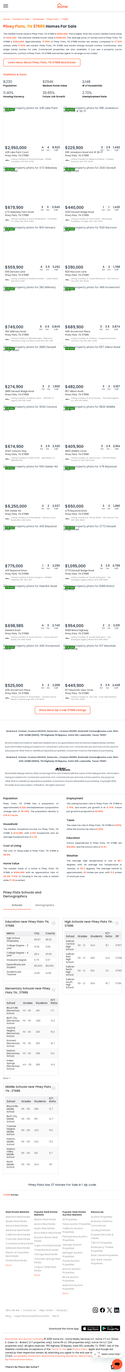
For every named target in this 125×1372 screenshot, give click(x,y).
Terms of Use (58, 1349)
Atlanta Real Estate (45, 1219)
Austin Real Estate (44, 1228)
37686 (65, 19)
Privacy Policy (79, 1349)
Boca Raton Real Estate (47, 1232)
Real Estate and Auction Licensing (24, 1339)
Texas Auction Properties (76, 1224)
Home (6, 19)
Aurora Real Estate (44, 1224)
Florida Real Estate (16, 1260)
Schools (17, 905)
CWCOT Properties (101, 1242)
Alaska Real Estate (16, 1221)
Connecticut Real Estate (19, 1243)
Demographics (44, 905)
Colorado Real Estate (18, 1239)
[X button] (110, 1310)
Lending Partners (100, 1230)
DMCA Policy (86, 1356)
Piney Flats (52, 19)
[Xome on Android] (110, 1328)
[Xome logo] (62, 5)
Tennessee (38, 19)
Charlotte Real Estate (46, 1250)
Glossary (61, 1310)
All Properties (69, 1219)
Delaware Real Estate (18, 1248)
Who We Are (13, 1310)
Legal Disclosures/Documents (31, 1316)
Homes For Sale (21, 19)
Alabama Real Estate (18, 1216)
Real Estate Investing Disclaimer (60, 1356)
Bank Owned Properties (104, 1255)
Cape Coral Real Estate (47, 1245)
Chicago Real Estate (46, 1254)
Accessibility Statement (27, 1356)
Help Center (46, 1310)
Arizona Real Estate (17, 1225)
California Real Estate (18, 1234)
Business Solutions (101, 1221)
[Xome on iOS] (91, 1328)
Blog (8, 1316)
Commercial (98, 1225)
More (9, 1265)
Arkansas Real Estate (18, 1230)
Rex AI (56, 1316)
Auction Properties (101, 1216)
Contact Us (29, 1310)
